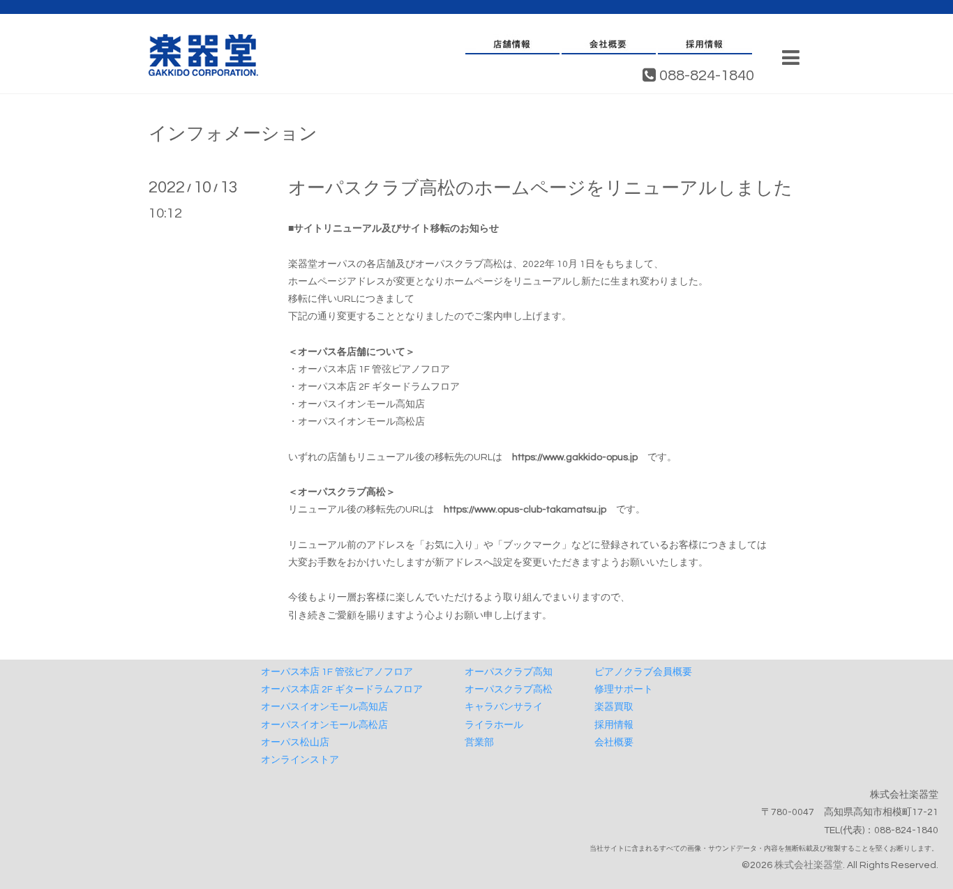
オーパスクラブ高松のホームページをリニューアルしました (540, 188)
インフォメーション (233, 134)
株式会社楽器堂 (808, 865)
